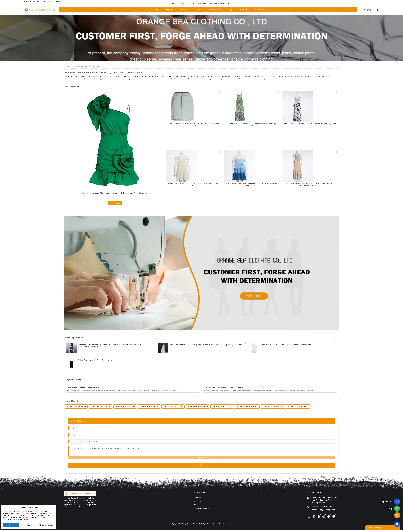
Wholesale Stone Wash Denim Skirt (247, 406)
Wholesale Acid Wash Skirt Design (298, 406)
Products (197, 498)
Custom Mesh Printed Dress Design (272, 406)
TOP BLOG (221, 524)
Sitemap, (215, 524)
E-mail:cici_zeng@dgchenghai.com (322, 510)
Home (68, 66)
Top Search (228, 524)
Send (201, 465)
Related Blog (76, 379)
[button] (53, 507)
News (196, 505)
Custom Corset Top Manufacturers (100, 406)
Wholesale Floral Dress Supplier (76, 406)
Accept (11, 525)
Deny (29, 525)
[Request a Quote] (397, 501)
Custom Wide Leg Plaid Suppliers (222, 406)
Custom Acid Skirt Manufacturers (173, 406)
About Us (197, 501)
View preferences (46, 525)
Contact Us (198, 512)
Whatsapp (388, 509)
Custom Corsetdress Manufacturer (125, 406)
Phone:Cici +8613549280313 (321, 506)
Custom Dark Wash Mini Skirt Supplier (87, 66)
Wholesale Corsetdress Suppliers (149, 406)
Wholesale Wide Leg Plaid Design (197, 406)
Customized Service (201, 508)
